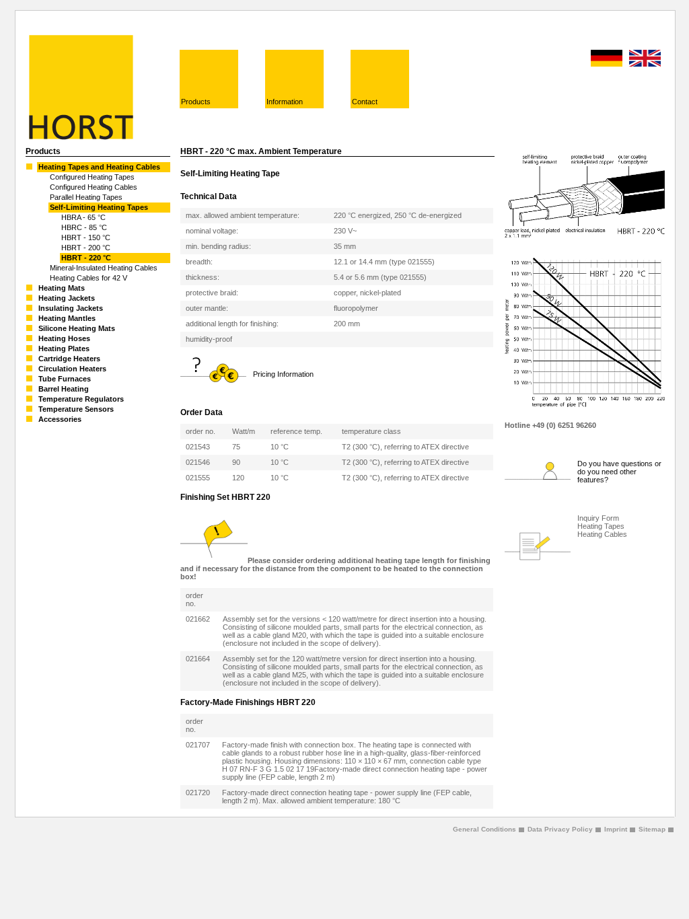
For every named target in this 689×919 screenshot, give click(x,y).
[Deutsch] (606, 59)
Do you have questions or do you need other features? (619, 471)
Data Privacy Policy (560, 829)
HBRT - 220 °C (86, 258)
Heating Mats (61, 288)
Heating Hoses (64, 338)
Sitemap (652, 829)
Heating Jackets (66, 298)
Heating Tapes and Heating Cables (99, 167)
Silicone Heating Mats (76, 328)
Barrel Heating (63, 389)
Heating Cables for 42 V (88, 278)
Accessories (59, 419)
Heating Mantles (67, 318)
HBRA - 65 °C (83, 217)
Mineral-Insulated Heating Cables (103, 268)
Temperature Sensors (76, 409)
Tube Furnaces (64, 379)
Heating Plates (63, 348)
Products (196, 102)
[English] (645, 59)
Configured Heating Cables (93, 187)
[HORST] (79, 137)
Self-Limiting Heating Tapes (99, 207)
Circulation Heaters (72, 369)
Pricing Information (283, 374)
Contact (364, 102)
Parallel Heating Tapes (86, 197)
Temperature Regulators (81, 399)
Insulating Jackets (70, 308)
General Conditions (484, 829)
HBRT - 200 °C (85, 248)
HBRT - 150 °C (85, 237)
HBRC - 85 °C (84, 227)
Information (284, 102)
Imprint (615, 829)
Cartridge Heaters (69, 359)
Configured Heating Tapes (92, 177)
